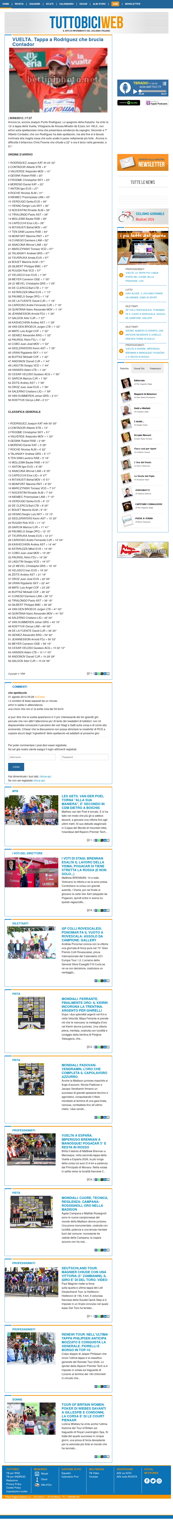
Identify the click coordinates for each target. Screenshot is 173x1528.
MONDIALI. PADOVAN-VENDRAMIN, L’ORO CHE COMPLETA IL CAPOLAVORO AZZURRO (84, 1071)
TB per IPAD (13, 1473)
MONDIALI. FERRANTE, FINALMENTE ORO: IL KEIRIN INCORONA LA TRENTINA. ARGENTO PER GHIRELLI (85, 1004)
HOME (6, 3)
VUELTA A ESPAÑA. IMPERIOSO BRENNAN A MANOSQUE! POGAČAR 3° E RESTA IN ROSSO (84, 1141)
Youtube (93, 1476)
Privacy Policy (13, 1484)
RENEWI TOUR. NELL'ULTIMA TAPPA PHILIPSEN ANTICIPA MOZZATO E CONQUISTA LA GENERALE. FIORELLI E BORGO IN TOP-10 (85, 1342)
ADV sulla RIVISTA (127, 1476)
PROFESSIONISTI (23, 1130)
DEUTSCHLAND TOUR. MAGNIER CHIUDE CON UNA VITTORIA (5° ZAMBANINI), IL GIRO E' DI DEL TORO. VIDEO (84, 1274)
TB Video (94, 1473)
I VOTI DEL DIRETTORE (27, 853)
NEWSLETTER (132, 3)
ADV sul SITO (124, 1473)
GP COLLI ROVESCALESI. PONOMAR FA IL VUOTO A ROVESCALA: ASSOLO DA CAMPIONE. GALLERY (82, 934)
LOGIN (16, 766)
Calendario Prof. (70, 1476)
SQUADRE (34, 3)
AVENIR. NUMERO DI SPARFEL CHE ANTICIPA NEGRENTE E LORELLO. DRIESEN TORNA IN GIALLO (144, 334)
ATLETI (50, 3)
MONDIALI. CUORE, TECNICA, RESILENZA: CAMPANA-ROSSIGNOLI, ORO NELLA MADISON (85, 1203)
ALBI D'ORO (99, 3)
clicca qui (45, 776)
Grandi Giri (139, 368)
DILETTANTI (20, 923)
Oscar (43, 1479)
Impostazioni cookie (16, 1491)
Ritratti (44, 1473)
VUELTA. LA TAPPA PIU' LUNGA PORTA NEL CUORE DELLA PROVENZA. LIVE (142, 276)
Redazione (12, 1480)
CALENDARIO (66, 3)
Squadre (66, 1473)
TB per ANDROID (15, 1476)
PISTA (16, 994)
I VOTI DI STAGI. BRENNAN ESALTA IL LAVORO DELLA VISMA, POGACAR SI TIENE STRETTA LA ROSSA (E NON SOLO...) (84, 866)
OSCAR (83, 3)
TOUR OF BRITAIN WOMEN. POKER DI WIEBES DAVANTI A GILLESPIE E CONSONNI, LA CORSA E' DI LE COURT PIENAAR (84, 1412)
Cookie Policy (13, 1487)
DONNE (17, 1399)
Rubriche (124, 368)
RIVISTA (19, 3)
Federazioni (155, 368)
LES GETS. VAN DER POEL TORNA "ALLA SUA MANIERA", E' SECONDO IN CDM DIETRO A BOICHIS (83, 802)
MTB (15, 791)
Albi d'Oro (46, 1484)
